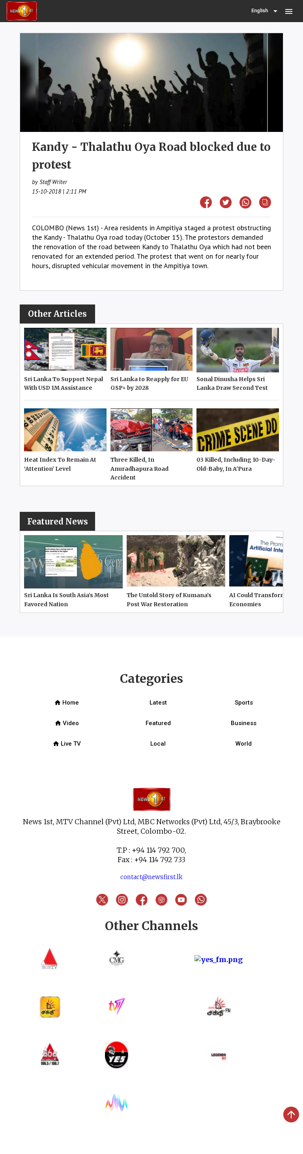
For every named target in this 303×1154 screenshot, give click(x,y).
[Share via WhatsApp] (245, 206)
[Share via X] (226, 205)
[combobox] (265, 11)
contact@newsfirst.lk (151, 877)
